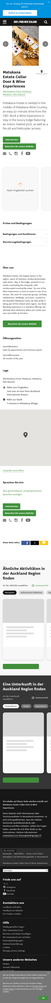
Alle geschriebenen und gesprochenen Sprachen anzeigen (22, 492)
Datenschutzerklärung (13, 944)
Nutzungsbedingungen (13, 940)
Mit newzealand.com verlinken (16, 937)
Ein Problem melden (12, 914)
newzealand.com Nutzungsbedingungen (22, 835)
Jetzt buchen (11, 139)
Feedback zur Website (13, 910)
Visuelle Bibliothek (11, 967)
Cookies (6, 947)
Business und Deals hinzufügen (17, 934)
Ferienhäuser (11, 706)
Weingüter (9, 592)
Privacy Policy (37, 986)
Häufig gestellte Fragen (13, 927)
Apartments (41, 706)
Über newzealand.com (13, 930)
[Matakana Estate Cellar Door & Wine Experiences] (41, 73)
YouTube (10, 894)
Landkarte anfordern (12, 907)
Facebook (10, 890)
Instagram (11, 887)
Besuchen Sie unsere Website (19, 146)
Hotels (26, 706)
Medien (6, 964)
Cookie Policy (8, 989)
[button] (4, 22)
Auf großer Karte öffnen (13, 470)
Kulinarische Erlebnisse (31, 592)
